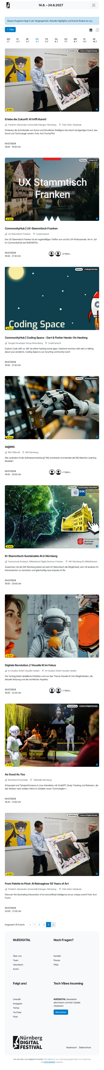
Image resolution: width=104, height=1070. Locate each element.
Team (15, 960)
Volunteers (18, 964)
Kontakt (57, 956)
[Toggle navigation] (94, 5)
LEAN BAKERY (50, 1062)
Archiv (16, 969)
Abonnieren (60, 1012)
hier (90, 20)
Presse (57, 960)
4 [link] (48, 924)
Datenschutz (85, 1047)
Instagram (17, 1003)
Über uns (17, 956)
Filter (11, 29)
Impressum (71, 1047)
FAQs (56, 964)
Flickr (15, 1016)
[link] (37, 40)
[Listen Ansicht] (89, 30)
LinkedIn (17, 999)
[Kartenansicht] (96, 30)
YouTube (17, 1012)
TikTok (16, 1008)
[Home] (8, 5)
